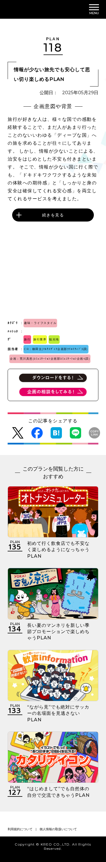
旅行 (27, 339)
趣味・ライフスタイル (40, 323)
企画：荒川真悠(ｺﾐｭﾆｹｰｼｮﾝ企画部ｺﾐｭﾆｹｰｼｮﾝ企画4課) (50, 359)
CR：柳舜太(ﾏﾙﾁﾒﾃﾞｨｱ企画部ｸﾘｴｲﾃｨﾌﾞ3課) (56, 349)
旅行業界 (39, 339)
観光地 (54, 339)
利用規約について (20, 829)
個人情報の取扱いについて (58, 829)
